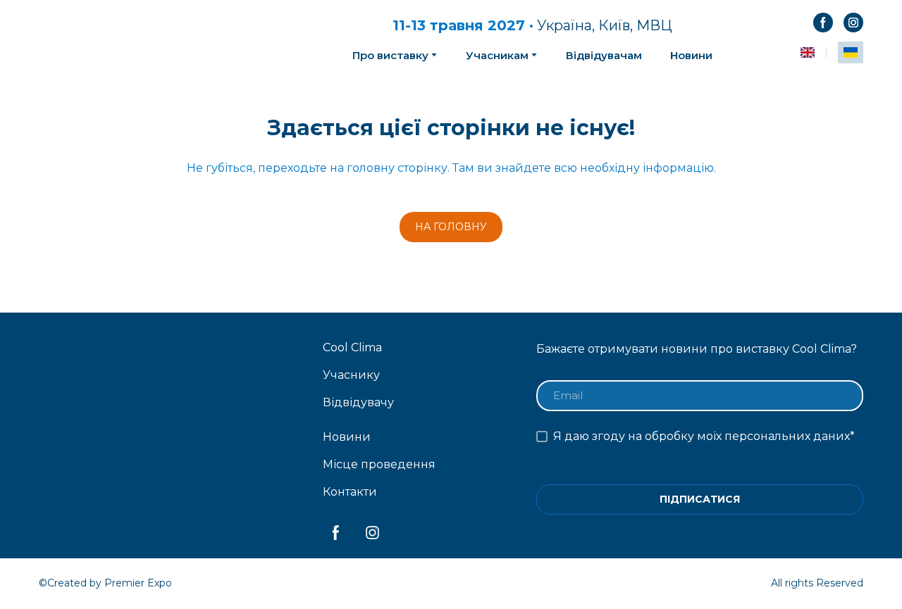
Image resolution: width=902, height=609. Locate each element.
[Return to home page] (156, 38)
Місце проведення (379, 464)
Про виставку (390, 55)
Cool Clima (352, 347)
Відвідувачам (604, 55)
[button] (823, 22)
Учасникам (497, 55)
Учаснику (351, 375)
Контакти (350, 491)
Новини (691, 55)
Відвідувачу (358, 402)
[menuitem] (808, 52)
